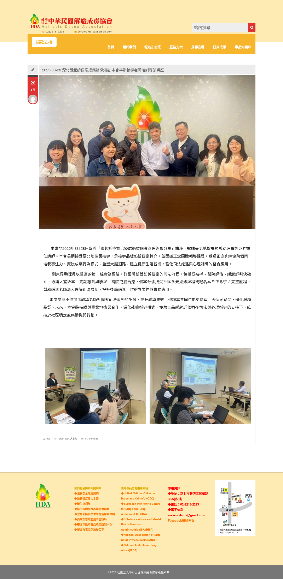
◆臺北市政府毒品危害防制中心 (93, 524)
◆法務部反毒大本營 (86, 498)
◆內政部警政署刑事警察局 (90, 519)
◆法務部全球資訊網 (86, 493)
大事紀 (73, 438)
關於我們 (129, 47)
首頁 (111, 47)
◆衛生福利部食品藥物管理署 (91, 509)
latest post (64, 438)
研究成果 (219, 47)
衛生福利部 (84, 504)
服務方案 (176, 47)
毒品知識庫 (243, 47)
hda (48, 438)
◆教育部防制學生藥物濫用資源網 (94, 514)
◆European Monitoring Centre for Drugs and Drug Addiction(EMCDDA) (140, 509)
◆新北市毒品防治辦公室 (89, 529)
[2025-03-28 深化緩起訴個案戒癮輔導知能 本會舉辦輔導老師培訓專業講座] (147, 152)
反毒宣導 (197, 47)
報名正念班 (152, 47)
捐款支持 (44, 42)
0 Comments (91, 438)
